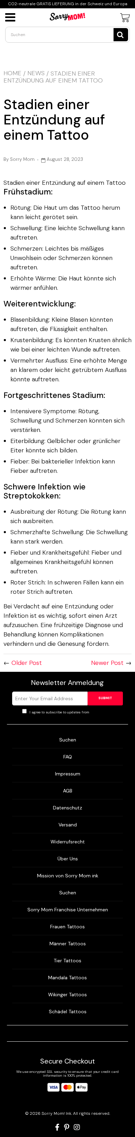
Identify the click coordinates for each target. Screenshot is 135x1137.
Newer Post (107, 663)
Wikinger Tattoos (67, 994)
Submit (105, 698)
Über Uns (67, 859)
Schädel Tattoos (68, 1011)
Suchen (67, 740)
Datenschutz (67, 808)
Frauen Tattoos (67, 926)
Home (12, 73)
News (36, 73)
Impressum (67, 774)
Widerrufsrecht (68, 842)
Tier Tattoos (67, 960)
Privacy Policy (101, 712)
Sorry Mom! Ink (56, 1113)
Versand (67, 825)
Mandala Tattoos (67, 977)
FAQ (67, 757)
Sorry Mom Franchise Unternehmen (67, 909)
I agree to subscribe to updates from (70, 712)
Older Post (26, 663)
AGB (67, 791)
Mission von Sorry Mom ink (67, 876)
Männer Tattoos (68, 943)
